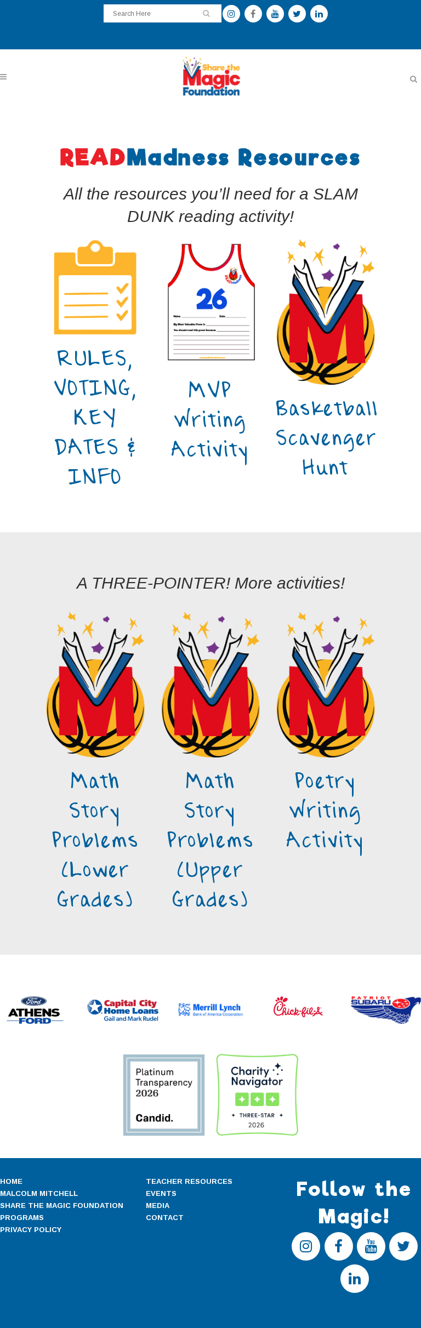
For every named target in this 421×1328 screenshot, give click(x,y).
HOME (11, 1181)
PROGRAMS (22, 1217)
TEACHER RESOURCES (189, 1181)
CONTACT (165, 1217)
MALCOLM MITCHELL (39, 1193)
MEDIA (157, 1205)
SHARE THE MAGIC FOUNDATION (61, 1205)
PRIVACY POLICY (30, 1230)
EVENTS (161, 1193)
